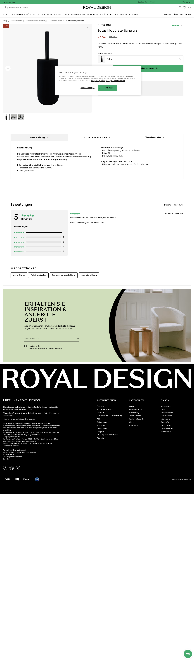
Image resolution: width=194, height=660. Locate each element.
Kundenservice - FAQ (105, 409)
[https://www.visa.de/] (7, 479)
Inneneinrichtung (135, 409)
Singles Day (165, 422)
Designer (100, 431)
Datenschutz (102, 422)
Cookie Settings (87, 88)
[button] (186, 2)
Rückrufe (100, 438)
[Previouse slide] (8, 68)
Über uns (100, 406)
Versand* (101, 412)
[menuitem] (8, 14)
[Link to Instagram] (12, 467)
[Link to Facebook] (5, 467)
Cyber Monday (167, 428)
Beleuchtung (134, 412)
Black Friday (166, 425)
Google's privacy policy (115, 81)
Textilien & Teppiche (136, 419)
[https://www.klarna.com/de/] (27, 479)
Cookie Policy (102, 428)
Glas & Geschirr (135, 416)
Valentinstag (166, 406)
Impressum (101, 425)
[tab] (39, 137)
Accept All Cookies (107, 88)
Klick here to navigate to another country (19, 419)
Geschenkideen (167, 412)
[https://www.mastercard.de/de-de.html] (17, 479)
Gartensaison (166, 416)
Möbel (131, 406)
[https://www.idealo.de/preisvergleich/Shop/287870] (37, 479)
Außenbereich (134, 425)
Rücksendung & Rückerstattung (109, 416)
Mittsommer (165, 419)
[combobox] (186, 2)
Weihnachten (166, 431)
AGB (98, 419)
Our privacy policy (98, 81)
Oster (163, 409)
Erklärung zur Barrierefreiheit (107, 435)
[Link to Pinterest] (18, 467)
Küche (131, 422)
